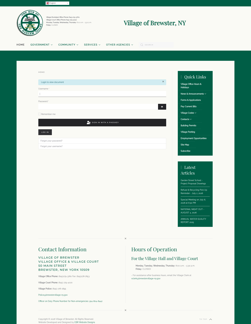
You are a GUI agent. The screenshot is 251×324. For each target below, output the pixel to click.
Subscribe (185, 151)
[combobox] (156, 45)
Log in (45, 132)
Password (43, 101)
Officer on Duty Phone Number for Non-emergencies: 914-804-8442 (70, 301)
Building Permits (188, 125)
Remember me (48, 114)
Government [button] (40, 44)
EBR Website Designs (85, 322)
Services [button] (90, 44)
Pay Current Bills (189, 106)
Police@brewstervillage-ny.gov (53, 295)
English (52, 3)
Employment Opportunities (194, 138)
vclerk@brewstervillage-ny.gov (145, 278)
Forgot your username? (52, 146)
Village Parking (188, 132)
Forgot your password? (51, 141)
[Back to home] (30, 22)
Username (44, 89)
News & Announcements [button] (192, 94)
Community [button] (66, 44)
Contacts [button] (185, 119)
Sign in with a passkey (105, 122)
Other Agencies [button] (118, 44)
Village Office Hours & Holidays (191, 86)
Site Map (185, 145)
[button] (211, 319)
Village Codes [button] (187, 113)
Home (21, 44)
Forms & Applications (191, 100)
